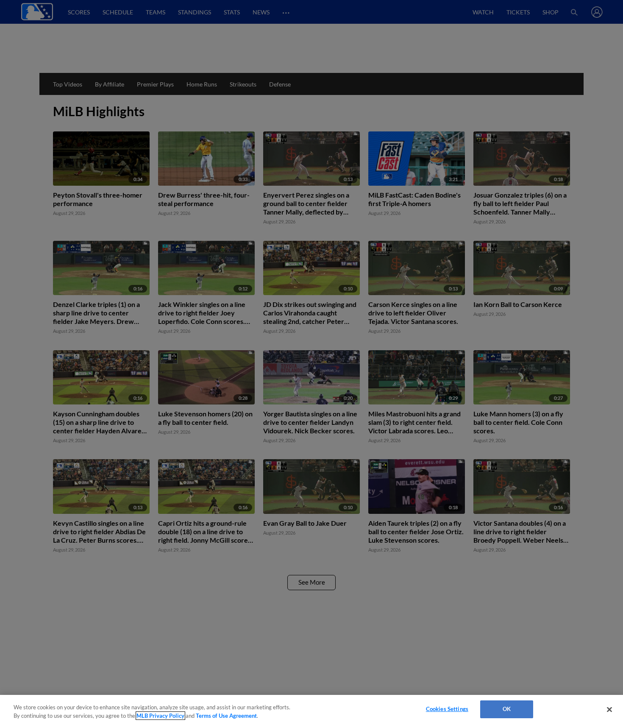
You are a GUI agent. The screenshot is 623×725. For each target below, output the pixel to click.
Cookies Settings (447, 708)
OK (507, 708)
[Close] (609, 709)
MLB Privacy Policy (160, 715)
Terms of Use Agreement (226, 715)
